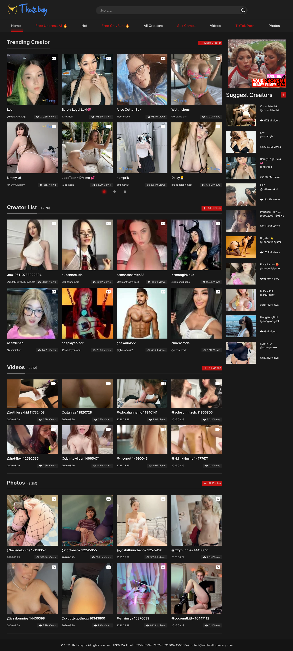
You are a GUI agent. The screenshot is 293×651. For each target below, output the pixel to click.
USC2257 (119, 645)
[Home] (27, 9)
